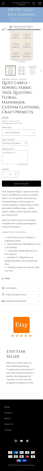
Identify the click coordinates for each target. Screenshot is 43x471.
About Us (9, 424)
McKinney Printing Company (24, 465)
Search (8, 418)
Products (8, 413)
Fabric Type (6, 127)
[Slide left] (2, 71)
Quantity (5, 169)
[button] (3, 3)
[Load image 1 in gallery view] (10, 70)
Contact (8, 430)
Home (7, 407)
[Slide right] (40, 71)
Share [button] (7, 278)
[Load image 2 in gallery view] (21, 70)
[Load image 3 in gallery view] (32, 70)
